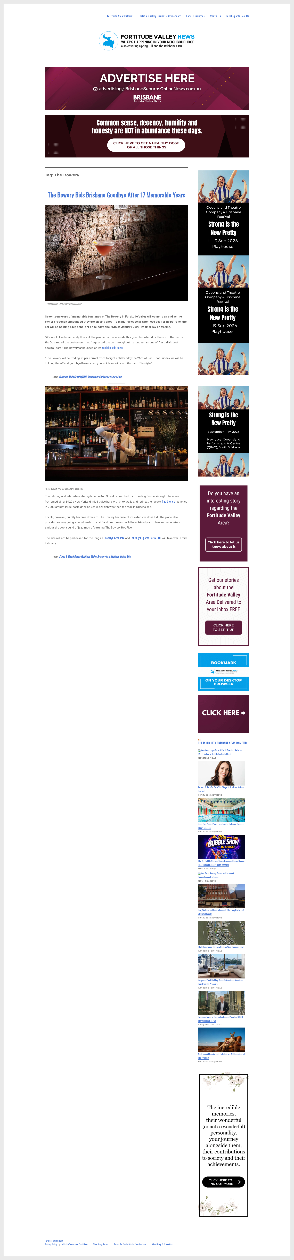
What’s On (215, 16)
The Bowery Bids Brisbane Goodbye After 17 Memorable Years (116, 194)
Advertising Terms (100, 1244)
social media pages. (113, 347)
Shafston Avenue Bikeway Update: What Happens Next (221, 947)
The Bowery (168, 501)
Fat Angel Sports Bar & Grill (146, 538)
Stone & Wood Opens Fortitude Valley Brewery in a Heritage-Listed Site (95, 556)
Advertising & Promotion (162, 1244)
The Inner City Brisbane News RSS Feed (222, 743)
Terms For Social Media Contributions (130, 1244)
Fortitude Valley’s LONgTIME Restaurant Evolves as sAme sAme (90, 377)
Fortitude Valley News (54, 1240)
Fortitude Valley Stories (120, 16)
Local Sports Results (237, 16)
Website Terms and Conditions (75, 1244)
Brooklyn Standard (114, 538)
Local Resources (195, 16)
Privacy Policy (51, 1244)
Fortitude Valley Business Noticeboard (160, 16)
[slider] (227, 474)
